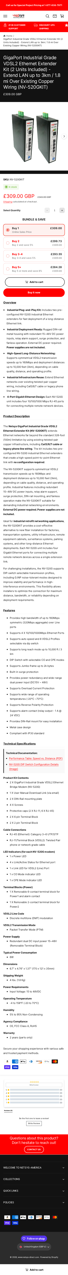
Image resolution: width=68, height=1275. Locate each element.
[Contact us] (54, 16)
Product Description (16, 416)
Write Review (34, 1123)
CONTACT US (34, 1149)
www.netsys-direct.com (28, 1257)
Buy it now (34, 292)
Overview (9, 302)
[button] (5, 16)
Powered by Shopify (49, 1257)
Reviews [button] (8, 1110)
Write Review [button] (34, 1085)
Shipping (7, 201)
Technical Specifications (19, 743)
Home (9, 35)
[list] (34, 26)
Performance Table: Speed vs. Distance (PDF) (36, 758)
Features (9, 610)
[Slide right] (64, 136)
